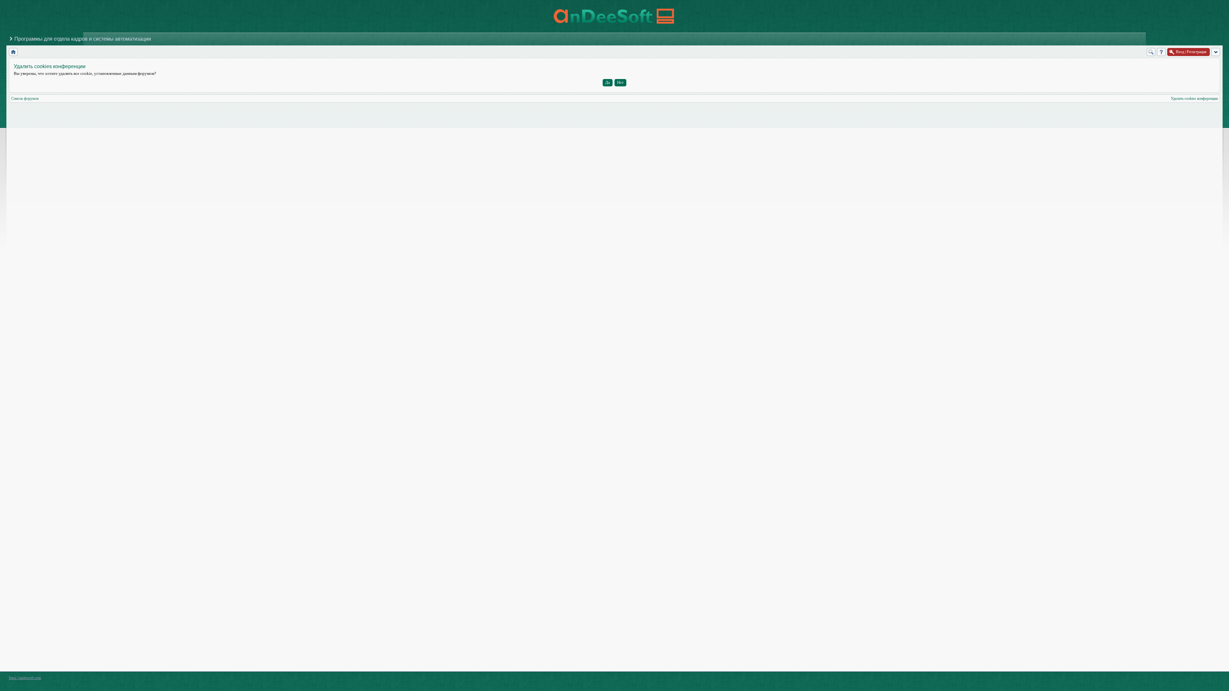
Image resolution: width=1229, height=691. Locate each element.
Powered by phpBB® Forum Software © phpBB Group (1210, 679)
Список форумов (25, 98)
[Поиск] (1151, 52)
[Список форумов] (13, 52)
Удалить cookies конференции (1194, 98)
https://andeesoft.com (25, 678)
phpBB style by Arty (1191, 679)
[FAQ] (1161, 52)
